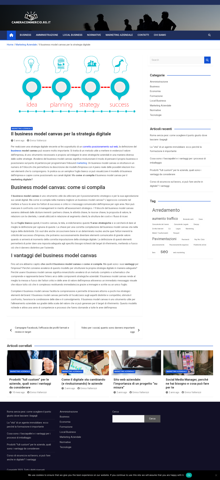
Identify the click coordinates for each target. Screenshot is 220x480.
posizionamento (158, 245)
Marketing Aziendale (119, 35)
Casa (201, 219)
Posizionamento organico (178, 245)
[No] (216, 475)
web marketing (179, 253)
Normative (94, 35)
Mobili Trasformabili (160, 233)
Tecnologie (156, 115)
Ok (188, 475)
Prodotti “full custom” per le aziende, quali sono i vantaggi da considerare (30, 383)
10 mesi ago (18, 392)
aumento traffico (165, 219)
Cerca (115, 411)
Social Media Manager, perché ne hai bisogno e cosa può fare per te (187, 383)
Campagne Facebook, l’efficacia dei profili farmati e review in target (42, 329)
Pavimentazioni (164, 239)
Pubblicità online (200, 245)
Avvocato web (188, 219)
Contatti (143, 35)
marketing (82, 163)
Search (207, 60)
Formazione (156, 96)
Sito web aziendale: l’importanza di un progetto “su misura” (135, 383)
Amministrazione (47, 35)
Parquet (176, 233)
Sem (153, 253)
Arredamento (166, 210)
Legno (178, 229)
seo (164, 251)
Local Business (72, 35)
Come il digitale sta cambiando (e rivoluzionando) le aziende (83, 381)
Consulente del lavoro (160, 224)
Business (25, 35)
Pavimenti (185, 239)
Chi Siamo (160, 35)
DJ (169, 229)
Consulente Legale (181, 224)
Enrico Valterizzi (38, 140)
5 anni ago (19, 140)
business (16, 150)
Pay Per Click (199, 239)
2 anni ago (70, 388)
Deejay (196, 224)
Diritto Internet (157, 229)
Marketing (190, 229)
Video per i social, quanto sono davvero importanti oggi (108, 329)
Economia (155, 91)
